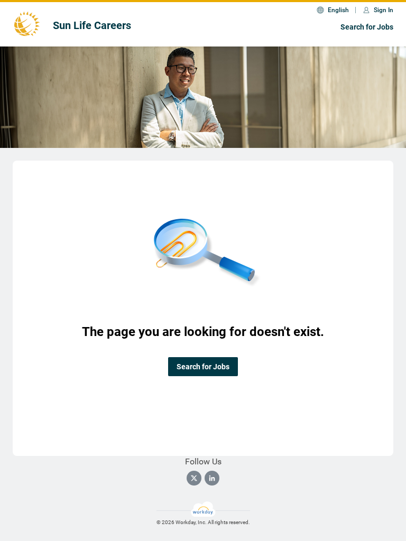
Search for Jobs (366, 27)
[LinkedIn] (212, 478)
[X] (194, 478)
